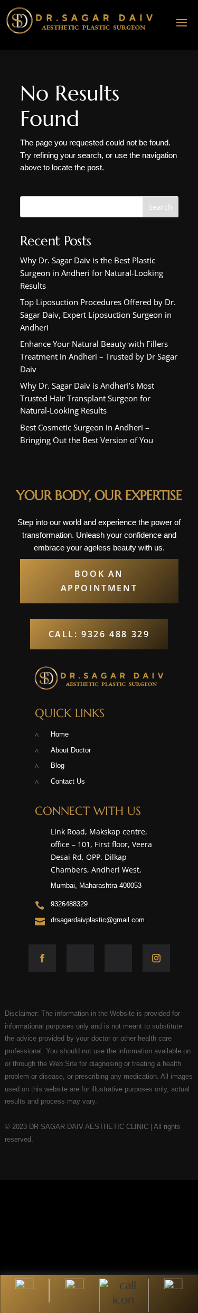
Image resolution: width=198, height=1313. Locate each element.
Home (60, 734)
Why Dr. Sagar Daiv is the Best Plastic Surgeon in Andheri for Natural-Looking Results (91, 273)
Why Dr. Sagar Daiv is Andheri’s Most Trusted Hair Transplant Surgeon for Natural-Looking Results (87, 398)
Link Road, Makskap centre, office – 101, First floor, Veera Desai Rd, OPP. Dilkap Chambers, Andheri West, (101, 850)
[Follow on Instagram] (156, 958)
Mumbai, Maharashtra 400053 (96, 885)
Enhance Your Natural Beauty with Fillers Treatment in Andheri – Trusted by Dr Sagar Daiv (98, 356)
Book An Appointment (99, 581)
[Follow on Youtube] (118, 958)
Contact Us (68, 781)
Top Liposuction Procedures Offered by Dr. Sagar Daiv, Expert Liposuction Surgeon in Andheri (98, 315)
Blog (57, 765)
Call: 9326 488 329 (99, 634)
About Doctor (71, 750)
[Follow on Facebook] (42, 958)
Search (160, 207)
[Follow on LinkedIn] (80, 958)
